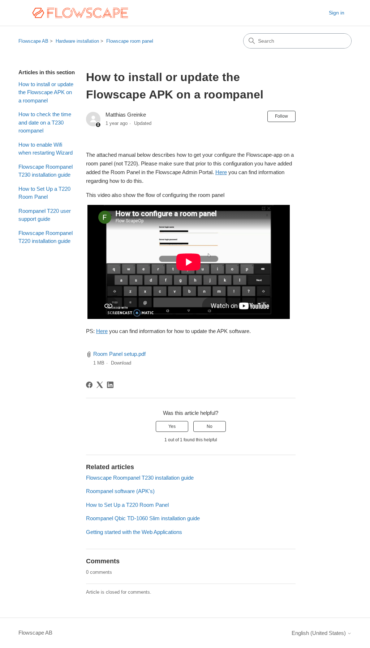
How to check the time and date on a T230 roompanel (44, 122)
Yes (172, 426)
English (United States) (319, 633)
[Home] (80, 13)
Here (221, 172)
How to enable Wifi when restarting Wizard (45, 149)
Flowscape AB (33, 41)
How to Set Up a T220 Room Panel (44, 193)
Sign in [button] (336, 13)
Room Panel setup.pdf (119, 354)
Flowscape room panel (129, 41)
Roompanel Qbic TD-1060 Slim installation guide (143, 518)
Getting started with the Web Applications (134, 532)
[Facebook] (89, 385)
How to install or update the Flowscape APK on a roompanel (45, 92)
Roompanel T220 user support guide (44, 215)
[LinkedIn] (110, 385)
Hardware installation (77, 41)
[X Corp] (99, 385)
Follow (281, 116)
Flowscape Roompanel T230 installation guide (45, 171)
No (209, 426)
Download (121, 363)
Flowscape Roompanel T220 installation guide (45, 237)
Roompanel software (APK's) (120, 491)
